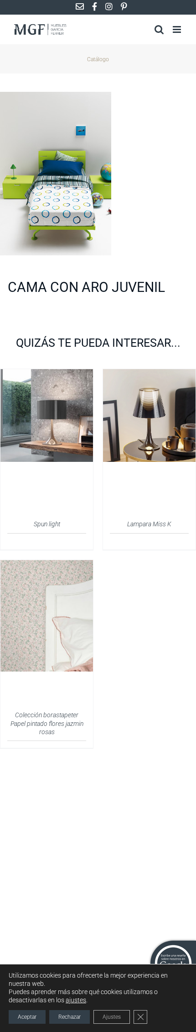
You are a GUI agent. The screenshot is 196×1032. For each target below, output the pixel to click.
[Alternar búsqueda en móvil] (159, 29)
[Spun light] (46, 374)
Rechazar (69, 1017)
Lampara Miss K (149, 524)
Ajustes (112, 1017)
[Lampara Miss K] (149, 374)
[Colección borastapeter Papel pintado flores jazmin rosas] (46, 565)
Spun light (47, 524)
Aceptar (27, 1017)
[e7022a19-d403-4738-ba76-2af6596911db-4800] (98, 173)
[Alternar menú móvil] (177, 29)
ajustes (76, 1000)
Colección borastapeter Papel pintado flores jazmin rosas (46, 723)
